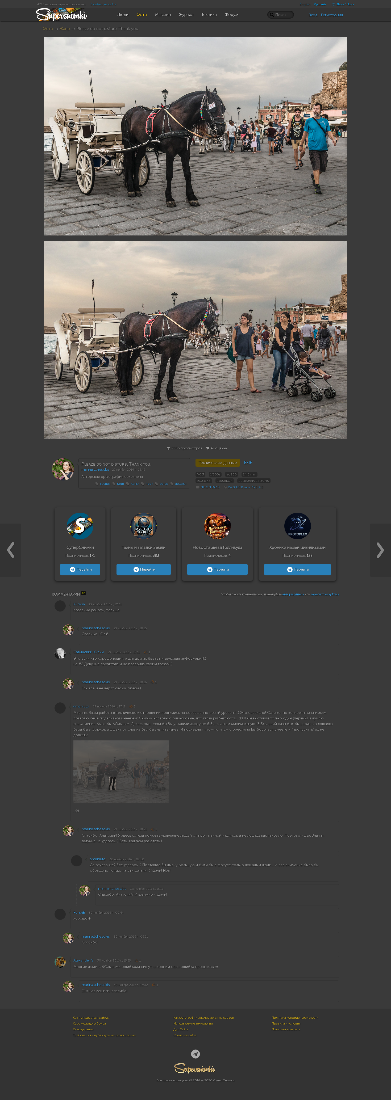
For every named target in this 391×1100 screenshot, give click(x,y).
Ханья (135, 484)
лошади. (181, 484)
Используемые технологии (193, 1023)
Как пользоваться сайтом (91, 1017)
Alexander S (83, 960)
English (305, 4)
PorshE (79, 912)
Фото (48, 28)
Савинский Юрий (88, 652)
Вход (313, 15)
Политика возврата (286, 1029)
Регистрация (332, 15)
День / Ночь (345, 4)
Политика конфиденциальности (295, 1017)
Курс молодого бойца (89, 1023)
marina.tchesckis (95, 469)
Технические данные (218, 462)
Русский (320, 4)
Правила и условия (286, 1023)
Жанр (65, 28)
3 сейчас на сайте (103, 4)
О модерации (83, 1029)
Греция (105, 484)
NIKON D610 (210, 487)
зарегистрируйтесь (325, 594)
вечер (164, 484)
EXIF (248, 462)
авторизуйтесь (293, 594)
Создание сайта (185, 1035)
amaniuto (81, 706)
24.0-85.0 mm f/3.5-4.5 (245, 487)
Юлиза (79, 604)
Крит (120, 484)
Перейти (84, 569)
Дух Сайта (180, 1029)
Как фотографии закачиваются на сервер (203, 1017)
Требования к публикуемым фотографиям (104, 1035)
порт (149, 484)
